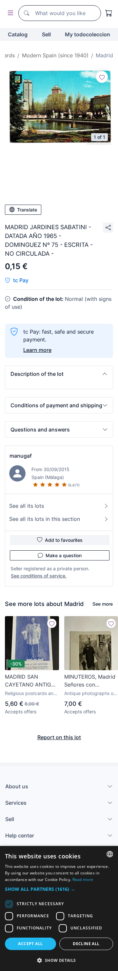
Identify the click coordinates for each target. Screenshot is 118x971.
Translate (27, 209)
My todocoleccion (87, 34)
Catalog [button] (18, 34)
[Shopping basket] (109, 13)
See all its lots (26, 506)
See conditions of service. (39, 575)
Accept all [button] (30, 943)
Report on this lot (59, 737)
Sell (46, 34)
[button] (59, 374)
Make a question (64, 555)
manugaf (21, 455)
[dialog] (59, 908)
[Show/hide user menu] (9, 13)
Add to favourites (64, 540)
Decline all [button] (86, 943)
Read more (82, 879)
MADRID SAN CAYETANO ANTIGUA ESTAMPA (32, 680)
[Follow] (102, 77)
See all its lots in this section (44, 519)
